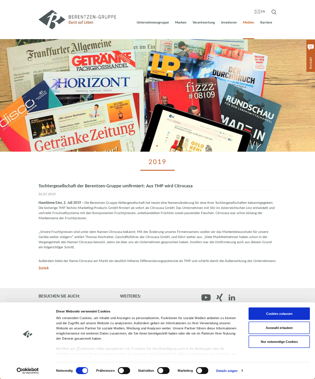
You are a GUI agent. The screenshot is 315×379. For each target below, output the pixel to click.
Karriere (266, 22)
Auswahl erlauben (279, 327)
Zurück (44, 268)
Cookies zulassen (279, 313)
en (263, 11)
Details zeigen (226, 370)
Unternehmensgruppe (153, 22)
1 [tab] (158, 147)
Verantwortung (204, 22)
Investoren (229, 22)
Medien (248, 22)
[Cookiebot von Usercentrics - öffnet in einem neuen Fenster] (27, 370)
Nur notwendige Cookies (279, 341)
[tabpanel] (157, 95)
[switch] (124, 370)
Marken (180, 22)
